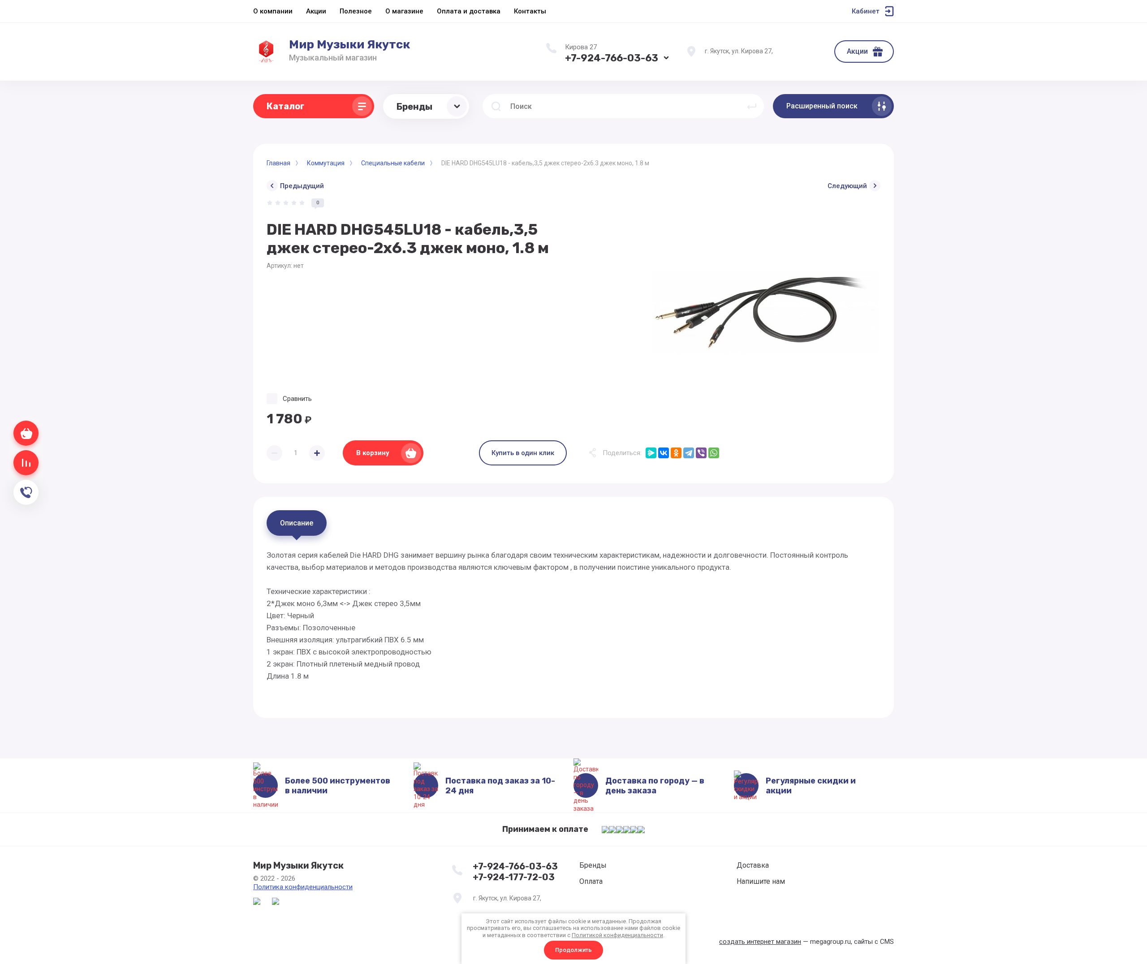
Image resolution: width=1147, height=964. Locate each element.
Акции (857, 51)
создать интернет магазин (760, 942)
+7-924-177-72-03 (514, 877)
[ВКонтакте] (663, 453)
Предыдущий (302, 185)
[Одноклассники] (676, 453)
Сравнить (297, 399)
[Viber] (701, 453)
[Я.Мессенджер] (651, 453)
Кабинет (866, 11)
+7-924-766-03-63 (611, 58)
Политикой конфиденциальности (617, 935)
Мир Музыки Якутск (349, 45)
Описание (296, 523)
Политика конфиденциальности (303, 887)
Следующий (847, 185)
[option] (766, 312)
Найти (752, 106)
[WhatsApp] (713, 453)
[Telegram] (688, 453)
